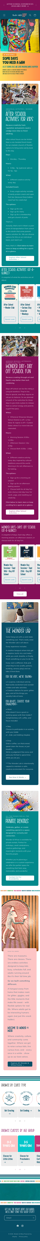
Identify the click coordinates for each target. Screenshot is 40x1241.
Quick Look (10, 319)
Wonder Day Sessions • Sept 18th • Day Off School (9, 569)
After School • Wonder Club (9, 306)
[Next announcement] (36, 5)
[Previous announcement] (4, 5)
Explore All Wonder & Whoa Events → (20, 1064)
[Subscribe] (33, 1217)
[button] (4, 15)
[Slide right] (24, 328)
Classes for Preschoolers (25, 1157)
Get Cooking (24, 1110)
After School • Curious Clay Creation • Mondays (26, 309)
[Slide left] (15, 328)
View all (20, 594)
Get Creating (9, 1110)
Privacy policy (23, 1236)
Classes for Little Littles (8, 1157)
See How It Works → (17, 777)
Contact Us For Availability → (15, 878)
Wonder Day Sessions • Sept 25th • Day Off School (26, 569)
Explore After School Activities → (17, 258)
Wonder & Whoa (19, 1234)
